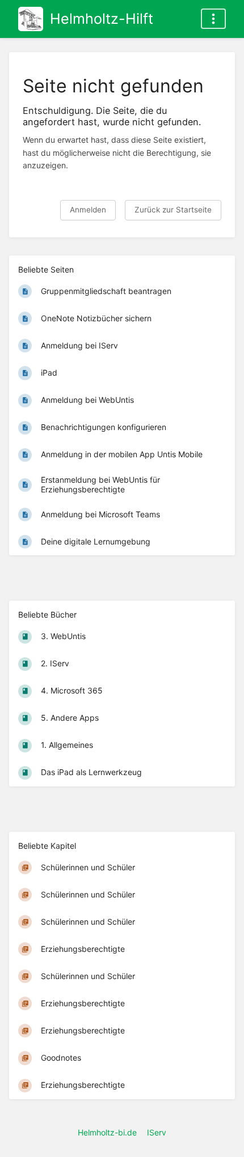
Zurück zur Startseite (173, 209)
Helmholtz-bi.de (107, 1132)
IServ (156, 1132)
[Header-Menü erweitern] (213, 18)
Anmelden (88, 209)
